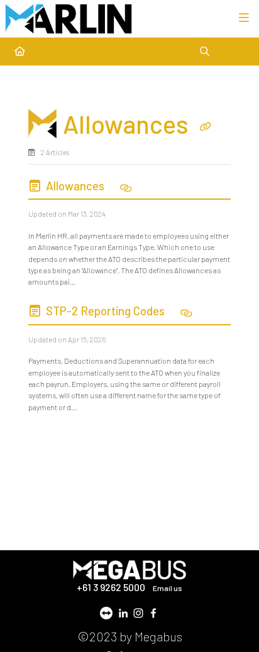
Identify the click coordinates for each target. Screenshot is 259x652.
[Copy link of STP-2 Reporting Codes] (187, 314)
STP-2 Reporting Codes (105, 310)
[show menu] (244, 19)
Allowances (75, 185)
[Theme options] (239, 51)
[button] (221, 608)
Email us (167, 588)
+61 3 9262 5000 (112, 587)
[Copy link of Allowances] (205, 127)
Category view (73, 94)
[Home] (68, 19)
